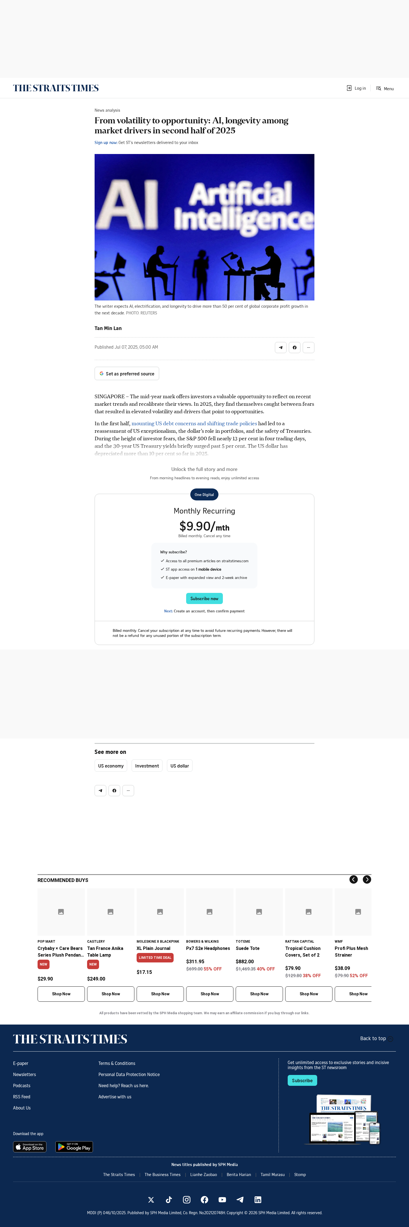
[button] (356, 88)
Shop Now (61, 994)
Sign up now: (106, 142)
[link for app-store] (31, 1146)
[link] (55, 88)
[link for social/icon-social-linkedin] (257, 1199)
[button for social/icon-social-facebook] (294, 347)
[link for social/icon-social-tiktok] (168, 1199)
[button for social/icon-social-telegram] (281, 347)
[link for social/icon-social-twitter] (151, 1199)
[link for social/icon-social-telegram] (240, 1199)
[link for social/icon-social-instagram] (186, 1199)
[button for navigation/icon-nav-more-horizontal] (308, 347)
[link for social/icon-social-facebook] (204, 1199)
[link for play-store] (74, 1146)
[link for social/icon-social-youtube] (222, 1199)
